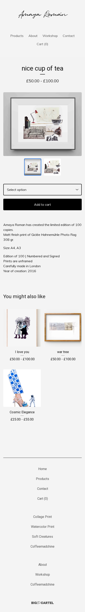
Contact (69, 36)
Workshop (50, 36)
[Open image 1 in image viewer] (42, 124)
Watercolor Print (42, 527)
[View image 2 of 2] (52, 167)
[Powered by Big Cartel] (42, 603)
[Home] (42, 15)
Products (17, 36)
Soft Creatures (42, 537)
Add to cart (42, 204)
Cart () (42, 44)
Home (42, 469)
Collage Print (42, 517)
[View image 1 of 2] (32, 167)
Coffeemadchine (42, 546)
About (33, 36)
